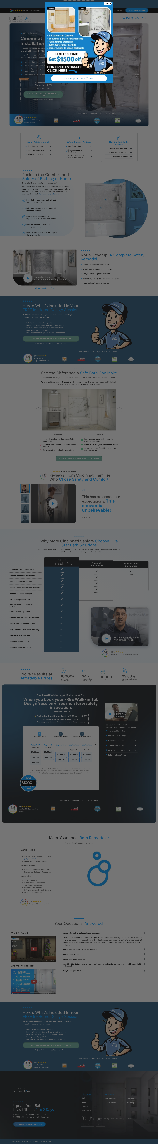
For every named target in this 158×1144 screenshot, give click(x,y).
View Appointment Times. (79, 78)
